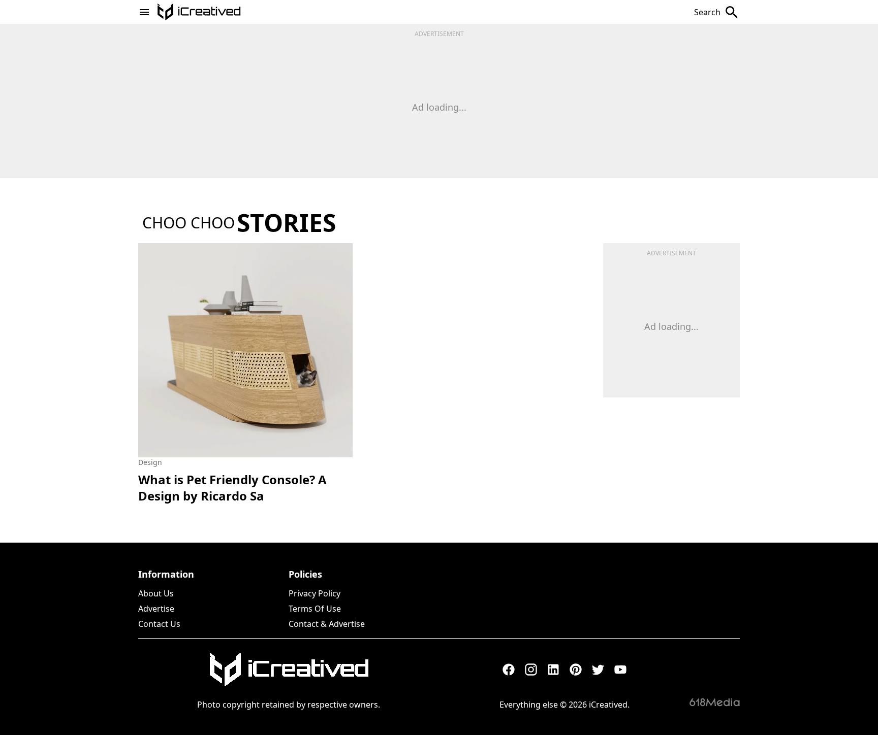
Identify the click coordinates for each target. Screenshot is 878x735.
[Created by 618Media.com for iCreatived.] (714, 702)
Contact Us (159, 623)
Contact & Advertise (327, 623)
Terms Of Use (315, 608)
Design (150, 462)
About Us (156, 593)
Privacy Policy (314, 593)
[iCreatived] (288, 669)
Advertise (156, 608)
